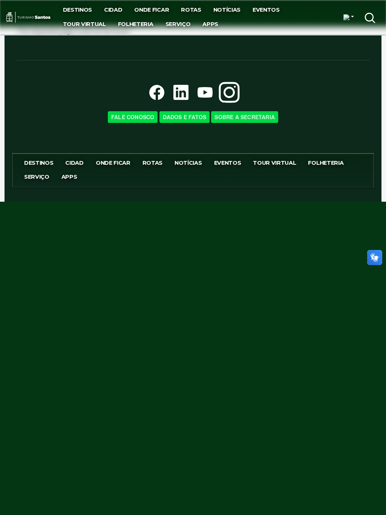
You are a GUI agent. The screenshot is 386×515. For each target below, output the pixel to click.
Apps (210, 24)
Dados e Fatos (185, 117)
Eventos (266, 9)
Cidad (113, 9)
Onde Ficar (151, 9)
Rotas (191, 9)
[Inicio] (28, 17)
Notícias (226, 9)
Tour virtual (84, 24)
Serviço (178, 24)
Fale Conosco (132, 117)
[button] (348, 17)
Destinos (77, 9)
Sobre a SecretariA (244, 117)
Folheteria (135, 24)
